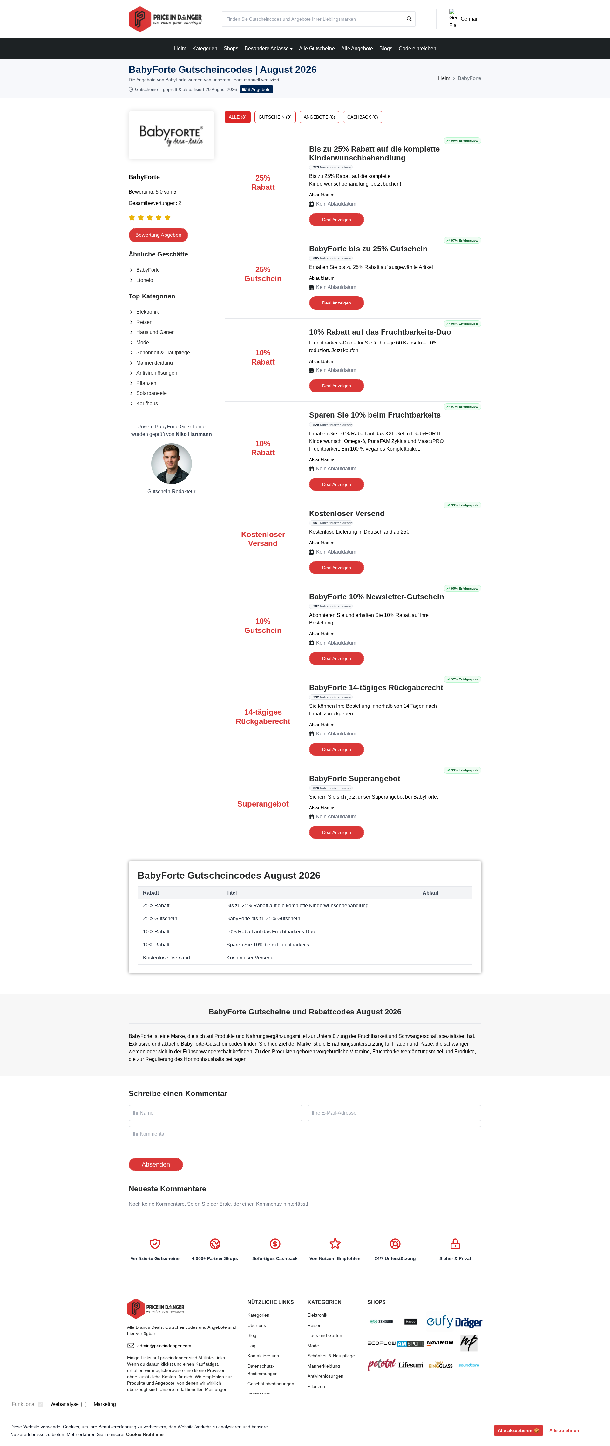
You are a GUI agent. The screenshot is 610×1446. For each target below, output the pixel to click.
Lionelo (144, 280)
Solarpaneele (151, 393)
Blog (251, 1335)
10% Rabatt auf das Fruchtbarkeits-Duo (380, 332)
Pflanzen (146, 383)
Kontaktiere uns (263, 1355)
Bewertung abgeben (158, 235)
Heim (180, 48)
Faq (251, 1345)
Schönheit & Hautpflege (163, 352)
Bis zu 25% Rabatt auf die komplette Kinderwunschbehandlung (374, 153)
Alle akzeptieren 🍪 (518, 1430)
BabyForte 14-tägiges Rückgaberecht (376, 687)
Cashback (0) (362, 116)
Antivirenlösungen (156, 373)
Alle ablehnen (564, 1430)
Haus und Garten (155, 332)
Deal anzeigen (336, 219)
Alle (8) (238, 116)
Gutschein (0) (275, 116)
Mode (142, 342)
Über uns (256, 1325)
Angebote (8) (319, 116)
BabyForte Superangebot (354, 778)
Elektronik (147, 312)
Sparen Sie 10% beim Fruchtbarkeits (375, 415)
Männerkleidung (154, 362)
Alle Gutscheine (317, 48)
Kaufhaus (147, 403)
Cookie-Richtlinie (145, 1434)
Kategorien (205, 48)
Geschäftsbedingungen (270, 1383)
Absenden (156, 1164)
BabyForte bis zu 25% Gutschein (368, 248)
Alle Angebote (357, 48)
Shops (231, 48)
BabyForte (148, 270)
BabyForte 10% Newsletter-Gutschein (376, 596)
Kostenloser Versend (347, 513)
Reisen (144, 322)
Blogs (385, 48)
